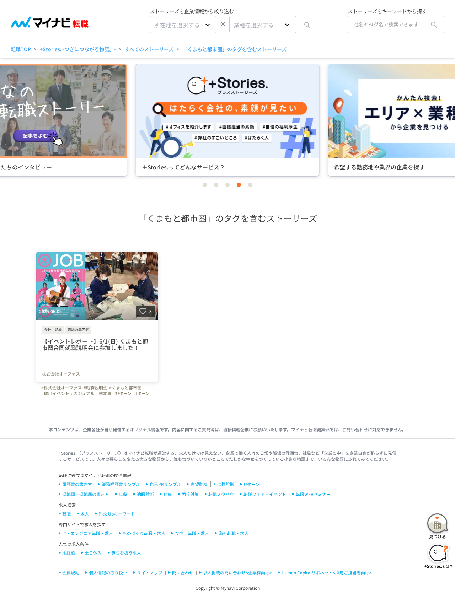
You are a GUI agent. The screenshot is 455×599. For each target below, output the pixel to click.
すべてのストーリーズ (149, 49)
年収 (123, 494)
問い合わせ (182, 573)
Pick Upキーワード (116, 514)
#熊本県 (104, 393)
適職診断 (145, 494)
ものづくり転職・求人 (144, 533)
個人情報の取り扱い (108, 573)
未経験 (68, 553)
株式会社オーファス (61, 374)
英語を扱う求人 (126, 553)
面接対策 (190, 494)
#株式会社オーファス (61, 387)
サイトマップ (149, 573)
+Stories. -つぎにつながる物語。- (78, 49)
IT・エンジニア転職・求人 (87, 533)
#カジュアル (83, 393)
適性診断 (225, 484)
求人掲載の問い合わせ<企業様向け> (237, 573)
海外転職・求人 (233, 533)
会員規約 (70, 573)
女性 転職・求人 (192, 533)
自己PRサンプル (165, 484)
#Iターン (141, 393)
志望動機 (199, 484)
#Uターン (122, 393)
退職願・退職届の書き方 (85, 494)
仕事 (168, 494)
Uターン (251, 484)
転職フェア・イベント (264, 494)
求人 (84, 514)
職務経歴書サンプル (121, 484)
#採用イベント (55, 393)
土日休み (93, 553)
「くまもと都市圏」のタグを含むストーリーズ (234, 49)
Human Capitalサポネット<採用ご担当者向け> (327, 573)
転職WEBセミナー (313, 494)
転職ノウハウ (221, 494)
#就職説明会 (95, 387)
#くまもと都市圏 (125, 387)
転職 (66, 514)
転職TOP (21, 49)
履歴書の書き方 (77, 484)
